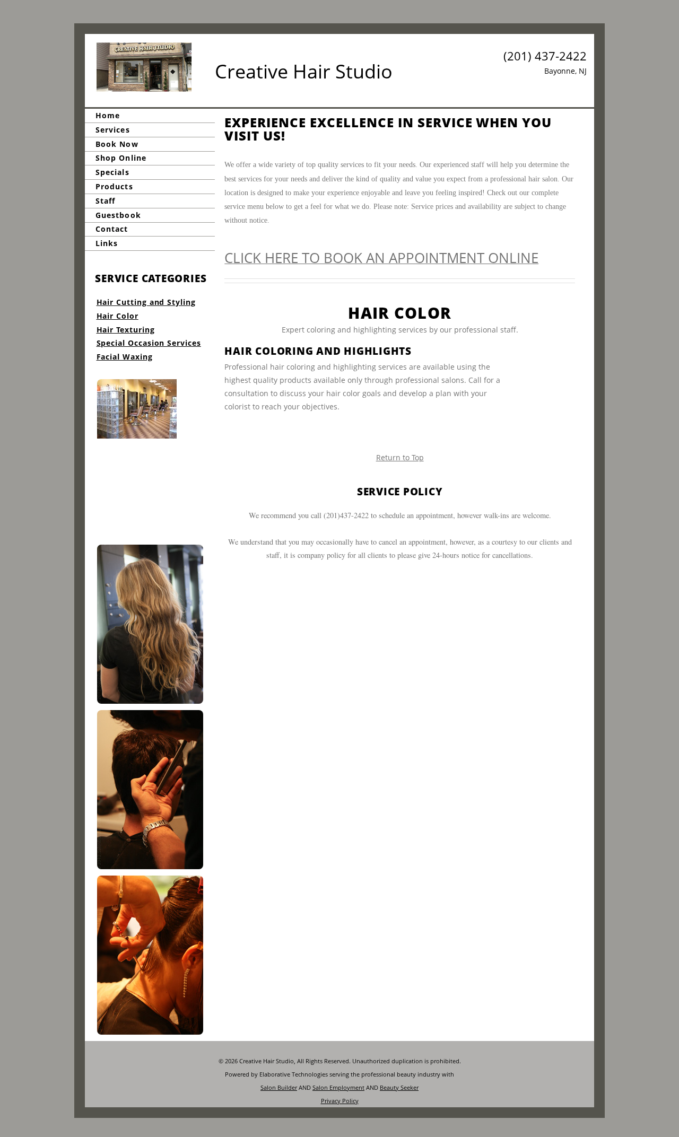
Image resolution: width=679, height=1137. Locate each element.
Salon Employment (338, 1087)
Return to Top (400, 457)
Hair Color (117, 316)
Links (106, 243)
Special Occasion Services (149, 343)
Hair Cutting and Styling (146, 302)
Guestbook (118, 215)
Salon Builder (278, 1087)
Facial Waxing (125, 357)
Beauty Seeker (399, 1087)
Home (107, 115)
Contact (111, 229)
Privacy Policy (340, 1101)
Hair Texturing (126, 330)
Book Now (116, 144)
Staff (105, 201)
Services (112, 130)
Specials (112, 172)
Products (114, 186)
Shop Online (120, 158)
